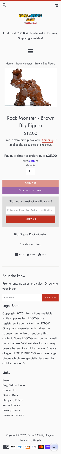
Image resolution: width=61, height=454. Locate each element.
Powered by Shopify (30, 440)
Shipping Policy (12, 400)
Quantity (30, 165)
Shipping (47, 140)
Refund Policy (11, 405)
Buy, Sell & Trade (13, 385)
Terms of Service (13, 415)
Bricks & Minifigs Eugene (41, 435)
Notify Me (31, 219)
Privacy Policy (11, 410)
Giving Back (10, 395)
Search (6, 380)
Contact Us (9, 390)
